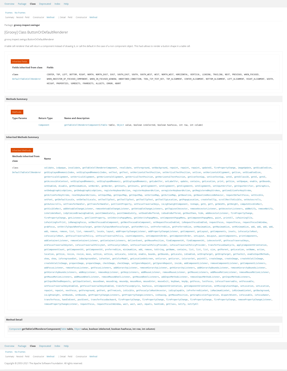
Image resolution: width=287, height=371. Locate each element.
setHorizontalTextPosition (145, 172)
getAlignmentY (149, 186)
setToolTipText (106, 199)
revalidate (125, 168)
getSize (230, 181)
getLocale (176, 254)
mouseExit (163, 281)
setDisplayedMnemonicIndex (91, 172)
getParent (222, 249)
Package (22, 3)
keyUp (185, 281)
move (88, 254)
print (220, 181)
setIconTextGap (215, 177)
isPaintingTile (243, 218)
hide (200, 213)
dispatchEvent (229, 295)
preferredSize (113, 249)
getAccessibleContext (56, 181)
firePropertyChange (224, 168)
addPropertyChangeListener (131, 231)
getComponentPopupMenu (200, 218)
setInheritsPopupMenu (119, 218)
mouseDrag (111, 281)
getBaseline (184, 195)
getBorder (106, 186)
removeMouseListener (173, 272)
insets (231, 231)
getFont (101, 290)
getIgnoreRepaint (162, 263)
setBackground (159, 168)
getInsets (120, 186)
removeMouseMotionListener (254, 272)
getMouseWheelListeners (146, 277)
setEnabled (50, 186)
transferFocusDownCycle (221, 245)
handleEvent (68, 299)
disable (62, 186)
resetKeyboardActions (84, 195)
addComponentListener (196, 263)
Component (44, 125)
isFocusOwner (262, 295)
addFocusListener (53, 268)
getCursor (173, 258)
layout (109, 231)
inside (178, 263)
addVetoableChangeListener (78, 208)
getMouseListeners (198, 272)
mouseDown (98, 281)
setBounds (67, 295)
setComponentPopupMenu (172, 218)
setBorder (93, 186)
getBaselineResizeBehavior (208, 195)
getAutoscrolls (52, 204)
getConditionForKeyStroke (236, 190)
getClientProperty (95, 218)
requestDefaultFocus (237, 195)
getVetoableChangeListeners (146, 208)
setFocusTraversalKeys (146, 204)
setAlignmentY (166, 186)
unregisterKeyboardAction (175, 190)
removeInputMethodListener (205, 277)
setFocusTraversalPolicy (109, 236)
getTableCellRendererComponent (81, 125)
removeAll (89, 231)
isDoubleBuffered (170, 213)
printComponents (248, 236)
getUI (254, 177)
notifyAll (193, 304)
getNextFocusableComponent (136, 222)
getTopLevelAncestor (176, 208)
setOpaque (242, 181)
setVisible (257, 195)
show (46, 258)
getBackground (261, 290)
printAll (228, 218)
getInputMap (120, 195)
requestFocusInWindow (255, 222)
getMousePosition (154, 240)
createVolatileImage (251, 258)
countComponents (134, 236)
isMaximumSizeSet (219, 290)
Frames (9, 12)
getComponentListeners (252, 263)
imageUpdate (244, 168)
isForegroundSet (67, 258)
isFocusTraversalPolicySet (90, 245)
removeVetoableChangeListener (112, 208)
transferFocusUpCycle (128, 286)
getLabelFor (155, 181)
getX (203, 204)
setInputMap (104, 195)
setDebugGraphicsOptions (58, 190)
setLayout (199, 236)
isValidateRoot (52, 213)
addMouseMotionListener (223, 272)
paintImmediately (105, 213)
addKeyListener (87, 272)
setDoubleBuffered (149, 213)
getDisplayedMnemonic (135, 181)
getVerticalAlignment (56, 177)
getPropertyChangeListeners (103, 295)
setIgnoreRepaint (141, 263)
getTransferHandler (98, 204)
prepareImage (76, 263)
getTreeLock (114, 290)
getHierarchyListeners (182, 268)
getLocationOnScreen (141, 258)
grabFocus (49, 227)
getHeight (232, 204)
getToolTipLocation (166, 199)
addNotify (250, 208)
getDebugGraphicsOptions (87, 190)
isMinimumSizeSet (241, 290)
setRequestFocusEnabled (166, 222)
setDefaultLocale (86, 199)
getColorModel (120, 258)
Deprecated (45, 3)
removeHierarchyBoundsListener (248, 268)
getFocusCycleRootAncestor (151, 290)
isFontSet (104, 258)
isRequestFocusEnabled (194, 222)
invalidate (74, 168)
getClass (171, 304)
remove (53, 231)
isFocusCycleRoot (247, 231)
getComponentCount (54, 249)
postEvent (83, 299)
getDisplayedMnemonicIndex (59, 172)
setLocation (246, 286)
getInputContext (82, 281)
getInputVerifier (243, 186)
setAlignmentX (202, 186)
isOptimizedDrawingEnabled (78, 213)
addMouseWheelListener (86, 277)
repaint (174, 168)
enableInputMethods (258, 254)
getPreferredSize (181, 227)
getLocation (208, 181)
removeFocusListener (77, 268)
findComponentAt (175, 240)
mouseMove (135, 281)
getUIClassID (241, 177)
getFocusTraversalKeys (236, 240)
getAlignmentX (184, 186)
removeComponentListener (224, 263)
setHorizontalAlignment (216, 172)
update (184, 181)
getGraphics (262, 186)
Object (120, 125)
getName (170, 249)
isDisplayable (176, 290)
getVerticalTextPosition (139, 177)
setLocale (120, 254)
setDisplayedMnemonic (82, 181)
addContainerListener (56, 240)
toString (159, 249)
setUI (229, 177)
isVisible (128, 290)
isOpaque (61, 168)
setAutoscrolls (252, 199)
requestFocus (216, 222)
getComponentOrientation (198, 286)
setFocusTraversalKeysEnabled (61, 286)
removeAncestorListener (203, 208)
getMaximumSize (221, 227)
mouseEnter (149, 281)
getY (210, 204)
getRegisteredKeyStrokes (206, 190)
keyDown (175, 281)
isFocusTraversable (226, 281)
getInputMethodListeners (236, 277)
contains (195, 181)
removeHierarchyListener (153, 268)
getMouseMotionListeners (58, 277)
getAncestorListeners (231, 208)
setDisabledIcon (252, 172)
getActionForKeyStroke (56, 195)
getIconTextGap (196, 177)
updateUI (207, 168)
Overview (9, 3)
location (49, 254)
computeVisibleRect (251, 204)
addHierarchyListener (125, 268)
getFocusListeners (101, 268)
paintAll (202, 258)
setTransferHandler (74, 204)
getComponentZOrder (180, 236)
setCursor (160, 258)
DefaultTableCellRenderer (26, 79)
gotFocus (195, 281)
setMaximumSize (202, 227)
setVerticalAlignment (82, 177)
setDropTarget (205, 254)
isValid (132, 254)
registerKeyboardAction (117, 190)
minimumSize (129, 249)
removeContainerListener (84, 240)
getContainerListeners (112, 240)
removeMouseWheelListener (115, 277)
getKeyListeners (130, 272)
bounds (151, 254)
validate (49, 168)
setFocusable (246, 281)
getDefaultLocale (64, 199)
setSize (97, 254)
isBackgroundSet (88, 258)
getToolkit (239, 254)
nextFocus (71, 290)
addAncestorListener (217, 213)
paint (218, 218)
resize (70, 254)
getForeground (86, 290)
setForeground (141, 168)
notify (181, 304)
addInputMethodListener (174, 277)
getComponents (218, 231)
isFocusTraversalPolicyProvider (188, 245)
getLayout (202, 231)
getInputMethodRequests (57, 281)
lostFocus (207, 281)
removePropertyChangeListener (254, 299)
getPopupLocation (188, 199)
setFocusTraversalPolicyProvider (148, 245)
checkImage (109, 263)
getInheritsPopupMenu (146, 218)
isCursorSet (188, 258)
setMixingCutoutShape (226, 286)
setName (250, 249)
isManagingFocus (77, 222)
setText (113, 172)
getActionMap (168, 195)
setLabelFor (171, 181)
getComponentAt (75, 249)
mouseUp (123, 281)
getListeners (75, 218)
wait (125, 304)
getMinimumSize (77, 186)
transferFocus (52, 299)
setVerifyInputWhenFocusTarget (74, 227)
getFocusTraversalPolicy (79, 236)
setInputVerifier (222, 186)
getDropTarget (223, 254)
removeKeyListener (108, 272)
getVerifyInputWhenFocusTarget (111, 227)
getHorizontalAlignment (110, 177)
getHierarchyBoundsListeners (60, 272)
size (212, 249)
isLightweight (52, 295)
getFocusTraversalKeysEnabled (96, 286)
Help (66, 3)
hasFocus (147, 286)
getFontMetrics (139, 227)
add (253, 227)
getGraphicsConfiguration (204, 295)
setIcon (196, 172)
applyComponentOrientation (252, 245)
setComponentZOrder (156, 236)
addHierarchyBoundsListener (212, 268)
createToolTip (208, 199)
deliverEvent (135, 240)
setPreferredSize (160, 227)
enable (253, 181)
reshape (194, 204)
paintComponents (228, 236)
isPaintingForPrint (55, 222)
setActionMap (152, 195)
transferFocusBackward (103, 299)
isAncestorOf (214, 240)
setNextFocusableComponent (103, 222)
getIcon (236, 172)
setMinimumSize (240, 227)
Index (57, 3)
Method (50, 17)
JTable (103, 125)
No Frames (20, 12)
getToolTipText (125, 199)
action (260, 249)
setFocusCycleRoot (117, 245)
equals (148, 304)
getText (123, 172)
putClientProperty (121, 204)
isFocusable (245, 295)
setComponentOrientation (168, 286)
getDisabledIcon (262, 168)
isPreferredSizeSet (197, 290)
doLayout (211, 236)
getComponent (187, 231)
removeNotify (265, 208)
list (71, 231)
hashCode (159, 304)
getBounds (264, 181)
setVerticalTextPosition (176, 172)
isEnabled (189, 254)
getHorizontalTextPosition (170, 177)
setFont (48, 199)
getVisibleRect (52, 208)
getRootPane (189, 213)
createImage (215, 258)
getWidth (220, 204)
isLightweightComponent (174, 204)
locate (100, 231)
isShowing (160, 295)
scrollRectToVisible (230, 199)
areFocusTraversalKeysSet (58, 245)
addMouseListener (150, 272)
